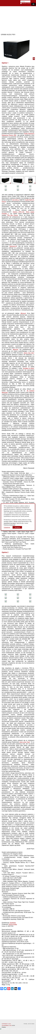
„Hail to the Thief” (24, 742)
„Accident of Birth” (28, 368)
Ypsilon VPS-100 (18, 212)
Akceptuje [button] (17, 527)
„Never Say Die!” (28, 353)
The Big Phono (12, 215)
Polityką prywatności (9, 525)
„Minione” (23, 313)
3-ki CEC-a (15, 200)
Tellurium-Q (13, 246)
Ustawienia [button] (7, 527)
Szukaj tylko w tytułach (26, 3)
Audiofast (13, 923)
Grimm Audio (13, 924)
